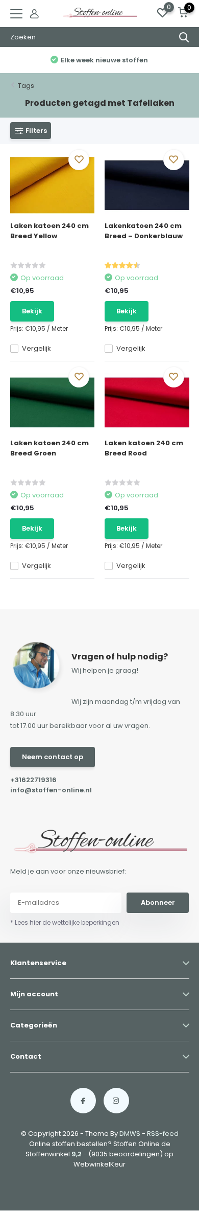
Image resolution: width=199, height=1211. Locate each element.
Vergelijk (36, 348)
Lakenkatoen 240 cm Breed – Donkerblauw (144, 231)
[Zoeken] (184, 37)
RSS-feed (163, 1133)
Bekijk (32, 311)
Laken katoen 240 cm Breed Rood (144, 448)
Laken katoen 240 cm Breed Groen (49, 448)
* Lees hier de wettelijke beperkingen (64, 922)
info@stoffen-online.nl (51, 790)
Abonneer (158, 902)
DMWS (129, 1133)
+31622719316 (33, 780)
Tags (26, 85)
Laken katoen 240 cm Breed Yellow (49, 231)
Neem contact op (52, 757)
